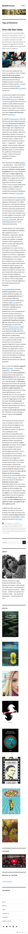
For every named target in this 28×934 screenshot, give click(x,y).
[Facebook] (6, 926)
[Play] (4, 866)
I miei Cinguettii (7, 881)
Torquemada (19, 193)
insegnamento (14, 119)
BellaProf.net (8, 6)
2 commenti (7, 533)
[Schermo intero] (24, 866)
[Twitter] (3, 926)
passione (14, 99)
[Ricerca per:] (12, 542)
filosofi (19, 329)
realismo (15, 125)
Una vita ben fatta (12, 29)
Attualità (4, 524)
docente (6, 97)
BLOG (4, 902)
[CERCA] (24, 542)
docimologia (9, 368)
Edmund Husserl (14, 326)
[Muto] (21, 866)
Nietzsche (15, 477)
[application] (14, 861)
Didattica (9, 524)
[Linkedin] (13, 926)
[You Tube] (16, 926)
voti (18, 292)
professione (11, 114)
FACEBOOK (6, 890)
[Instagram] (10, 926)
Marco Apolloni (8, 523)
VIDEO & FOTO (6, 921)
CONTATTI (5, 917)
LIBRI (4, 909)
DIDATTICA (5, 913)
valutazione (5, 219)
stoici (14, 302)
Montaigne (18, 519)
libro (18, 178)
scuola (6, 289)
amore (20, 88)
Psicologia (20, 524)
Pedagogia (14, 524)
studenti (22, 163)
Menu (23, 5)
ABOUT (4, 906)
